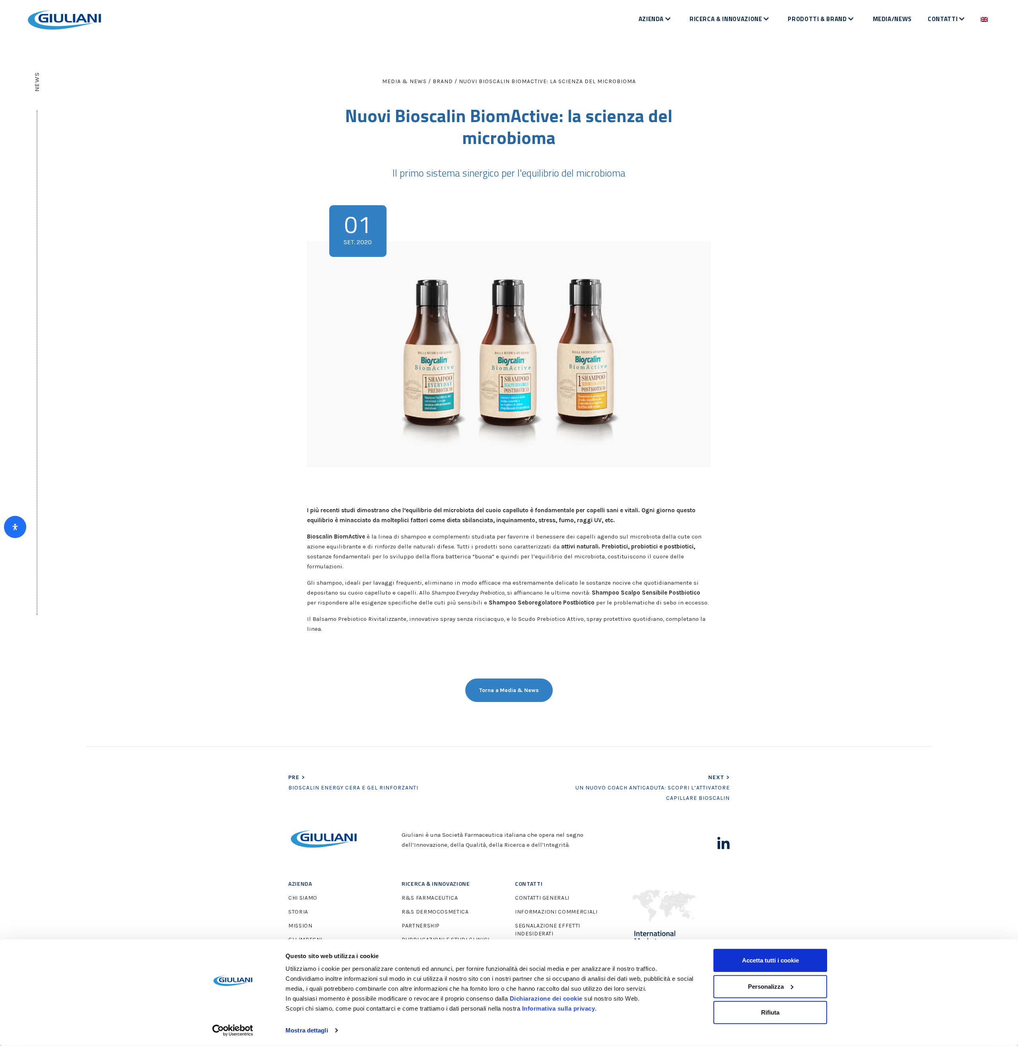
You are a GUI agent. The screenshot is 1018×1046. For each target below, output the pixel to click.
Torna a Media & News (508, 690)
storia (298, 911)
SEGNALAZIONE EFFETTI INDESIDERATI (547, 929)
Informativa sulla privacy (558, 1008)
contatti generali (542, 897)
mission (300, 925)
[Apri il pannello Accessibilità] (15, 527)
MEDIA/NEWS (892, 18)
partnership (421, 925)
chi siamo (302, 897)
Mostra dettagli (307, 1030)
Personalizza (766, 986)
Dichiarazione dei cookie (546, 998)
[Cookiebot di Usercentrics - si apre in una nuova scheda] (233, 1030)
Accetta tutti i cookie (770, 960)
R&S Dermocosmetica (435, 911)
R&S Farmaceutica (430, 897)
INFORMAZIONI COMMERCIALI (556, 911)
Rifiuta (770, 1012)
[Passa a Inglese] (984, 19)
